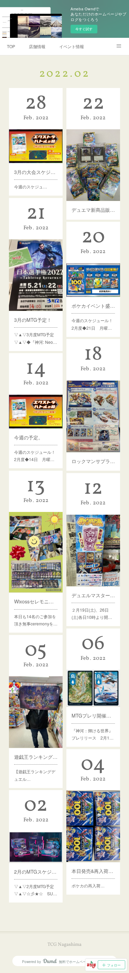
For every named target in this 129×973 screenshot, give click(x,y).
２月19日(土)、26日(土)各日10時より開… (92, 613)
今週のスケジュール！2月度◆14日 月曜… (34, 455)
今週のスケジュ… (30, 186)
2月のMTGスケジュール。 (35, 871)
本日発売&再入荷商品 (93, 870)
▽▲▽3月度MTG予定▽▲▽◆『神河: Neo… (35, 338)
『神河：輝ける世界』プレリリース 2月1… (93, 734)
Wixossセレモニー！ (35, 601)
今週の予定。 (28, 437)
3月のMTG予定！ (33, 319)
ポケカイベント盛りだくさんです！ (93, 305)
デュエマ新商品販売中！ (93, 209)
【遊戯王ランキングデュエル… (34, 775)
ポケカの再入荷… (88, 885)
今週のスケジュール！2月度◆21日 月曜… (92, 324)
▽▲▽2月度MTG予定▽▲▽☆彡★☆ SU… (35, 890)
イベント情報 (71, 46)
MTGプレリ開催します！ (93, 715)
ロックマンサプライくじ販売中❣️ (93, 461)
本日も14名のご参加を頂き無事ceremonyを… (35, 620)
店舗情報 (37, 46)
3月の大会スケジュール (35, 171)
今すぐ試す (84, 28)
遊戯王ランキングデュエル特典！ (35, 756)
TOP (11, 46)
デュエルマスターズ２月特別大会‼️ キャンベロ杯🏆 (93, 595)
